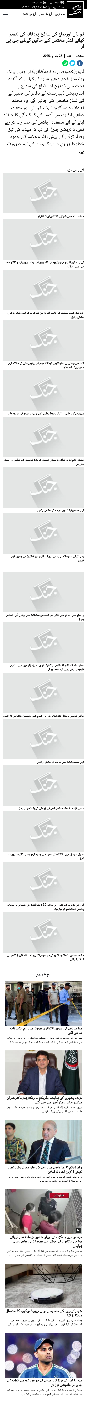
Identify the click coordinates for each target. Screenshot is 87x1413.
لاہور (69, 56)
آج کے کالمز (29, 14)
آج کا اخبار (45, 14)
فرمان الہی (54, 3)
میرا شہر (79, 56)
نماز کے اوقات (35, 3)
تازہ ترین (60, 14)
